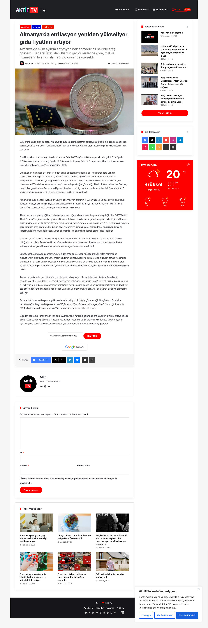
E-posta (24, 465)
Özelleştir (146, 615)
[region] (168, 604)
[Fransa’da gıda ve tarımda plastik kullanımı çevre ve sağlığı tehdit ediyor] (36, 561)
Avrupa (36, 27)
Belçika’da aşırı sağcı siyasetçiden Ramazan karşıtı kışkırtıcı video (172, 98)
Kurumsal (160, 9)
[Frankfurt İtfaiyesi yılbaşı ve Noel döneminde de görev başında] (74, 561)
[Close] (199, 589)
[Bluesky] (166, 147)
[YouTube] (49, 386)
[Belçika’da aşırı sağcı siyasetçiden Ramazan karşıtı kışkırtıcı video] (149, 99)
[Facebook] (45, 386)
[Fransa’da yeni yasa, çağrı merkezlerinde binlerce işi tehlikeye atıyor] (36, 523)
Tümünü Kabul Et (187, 615)
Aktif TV (182, 9)
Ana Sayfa (123, 9)
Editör (27, 63)
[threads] (173, 147)
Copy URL (92, 336)
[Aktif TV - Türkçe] (31, 9)
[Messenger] (77, 360)
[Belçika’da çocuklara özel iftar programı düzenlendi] (149, 68)
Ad (22, 452)
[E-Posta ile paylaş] (85, 360)
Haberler (142, 9)
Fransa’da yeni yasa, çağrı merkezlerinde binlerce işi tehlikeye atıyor (33, 538)
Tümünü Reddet (165, 615)
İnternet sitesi (83, 465)
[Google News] (74, 347)
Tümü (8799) (165, 113)
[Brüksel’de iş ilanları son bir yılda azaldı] (112, 561)
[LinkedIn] (70, 360)
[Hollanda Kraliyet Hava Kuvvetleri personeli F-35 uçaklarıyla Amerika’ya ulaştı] (149, 50)
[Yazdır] (92, 360)
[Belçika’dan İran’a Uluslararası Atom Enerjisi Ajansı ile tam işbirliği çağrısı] (149, 82)
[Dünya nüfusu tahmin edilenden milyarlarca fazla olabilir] (74, 523)
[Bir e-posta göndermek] (32, 63)
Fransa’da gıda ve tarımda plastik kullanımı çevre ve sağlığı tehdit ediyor (33, 577)
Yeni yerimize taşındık (171, 32)
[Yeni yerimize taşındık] (149, 37)
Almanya (25, 27)
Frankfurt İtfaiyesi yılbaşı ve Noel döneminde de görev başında (72, 577)
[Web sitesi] (41, 386)
